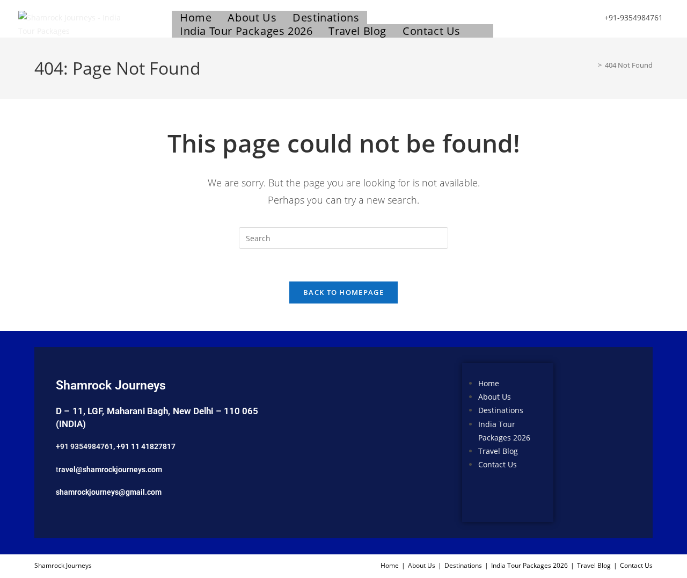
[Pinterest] (610, 471)
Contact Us (497, 464)
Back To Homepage (343, 292)
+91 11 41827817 (146, 446)
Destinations (500, 411)
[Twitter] (610, 410)
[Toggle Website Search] (481, 31)
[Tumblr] (579, 471)
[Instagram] (579, 441)
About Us (494, 397)
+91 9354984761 (84, 446)
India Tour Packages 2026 (529, 565)
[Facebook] (579, 410)
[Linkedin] (610, 441)
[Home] (592, 65)
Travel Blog (498, 451)
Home (488, 383)
